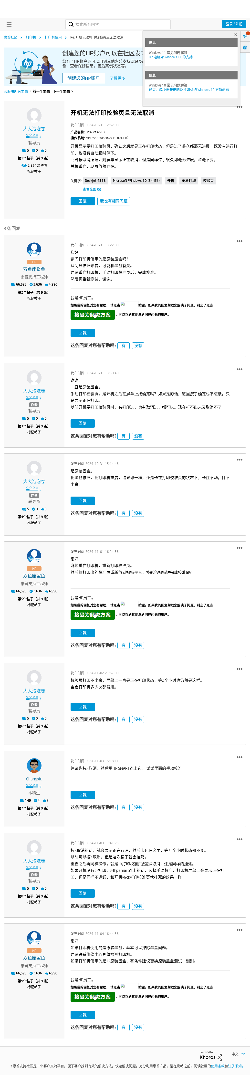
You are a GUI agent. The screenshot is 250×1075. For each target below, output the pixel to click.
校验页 (208, 180)
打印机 (31, 37)
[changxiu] (34, 765)
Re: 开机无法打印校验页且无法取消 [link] (96, 37)
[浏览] (8, 24)
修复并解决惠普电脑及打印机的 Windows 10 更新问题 (189, 89)
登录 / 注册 (234, 24)
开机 (170, 180)
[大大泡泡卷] (34, 115)
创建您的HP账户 (83, 78)
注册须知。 (236, 1066)
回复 (83, 201)
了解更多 (117, 78)
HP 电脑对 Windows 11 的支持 (171, 57)
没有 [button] (138, 345)
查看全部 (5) (92, 189)
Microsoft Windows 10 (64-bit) (136, 180)
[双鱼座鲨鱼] (34, 249)
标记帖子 (34, 171)
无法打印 (189, 180)
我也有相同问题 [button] (113, 201)
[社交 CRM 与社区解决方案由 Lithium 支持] (211, 1056)
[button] (239, 107)
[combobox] (118, 24)
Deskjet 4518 (95, 180)
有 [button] (123, 345)
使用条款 (218, 1066)
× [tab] (236, 34)
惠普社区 (10, 37)
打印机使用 (53, 37)
